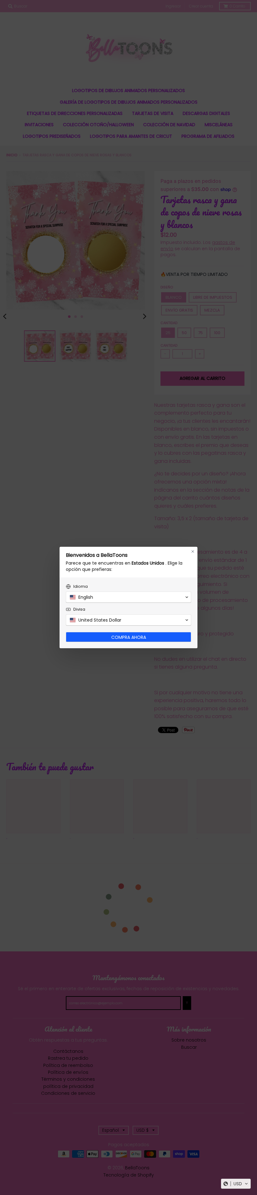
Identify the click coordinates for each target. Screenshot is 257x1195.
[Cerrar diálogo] (192, 551)
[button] (236, 1184)
